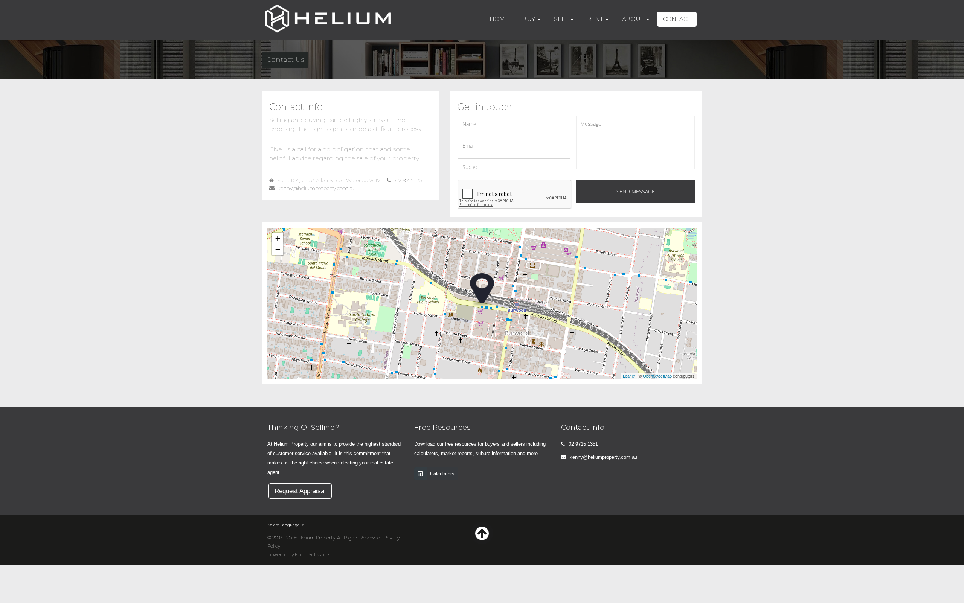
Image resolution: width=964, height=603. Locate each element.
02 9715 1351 (409, 180)
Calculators (442, 474)
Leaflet (629, 376)
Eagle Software (312, 554)
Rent (596, 19)
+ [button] (277, 238)
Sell (562, 19)
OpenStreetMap (657, 376)
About (633, 19)
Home (499, 19)
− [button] (277, 249)
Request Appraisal (300, 491)
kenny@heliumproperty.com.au (317, 188)
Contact (677, 19)
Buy (529, 19)
